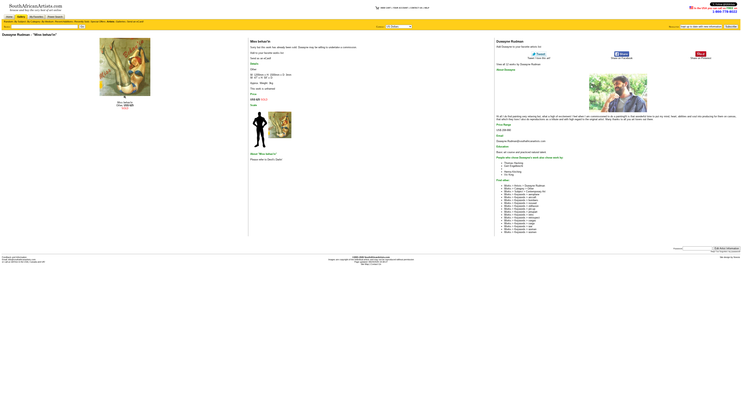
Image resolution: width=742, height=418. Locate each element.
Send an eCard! (135, 21)
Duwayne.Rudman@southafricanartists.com (520, 141)
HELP (426, 8)
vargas (532, 220)
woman (532, 229)
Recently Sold (81, 21)
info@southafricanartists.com (22, 259)
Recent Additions (64, 21)
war (530, 226)
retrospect (534, 217)
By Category (33, 21)
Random (8, 21)
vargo (531, 223)
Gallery (21, 16)
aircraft (532, 197)
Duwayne (303, 47)
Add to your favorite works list (267, 52)
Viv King (509, 174)
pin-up (531, 208)
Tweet (539, 58)
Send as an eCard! (260, 58)
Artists (110, 21)
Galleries (120, 21)
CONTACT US (416, 8)
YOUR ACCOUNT (400, 8)
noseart (532, 203)
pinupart (532, 211)
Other (531, 188)
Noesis (736, 257)
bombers (533, 200)
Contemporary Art (535, 191)
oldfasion (533, 206)
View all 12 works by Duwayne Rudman (518, 64)
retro (531, 214)
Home (9, 16)
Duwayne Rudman (535, 185)
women (532, 232)
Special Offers (98, 21)
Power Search (55, 16)
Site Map (365, 264)
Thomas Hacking (513, 163)
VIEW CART (385, 8)
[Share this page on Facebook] (621, 55)
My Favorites (36, 16)
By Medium (48, 21)
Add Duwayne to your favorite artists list (518, 46)
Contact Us (376, 264)
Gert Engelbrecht (513, 165)
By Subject (20, 21)
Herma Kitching (512, 171)
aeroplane (533, 194)
